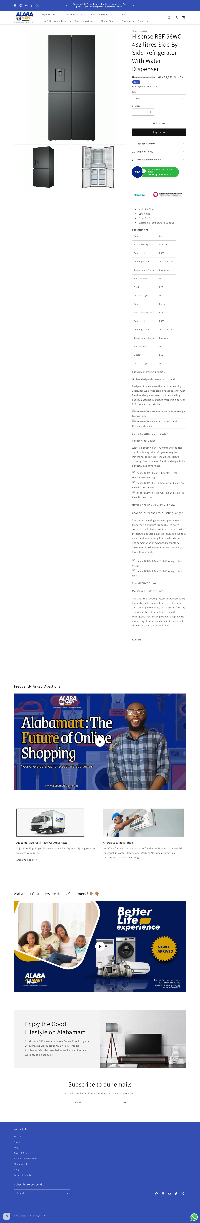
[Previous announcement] (66, 5)
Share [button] (138, 639)
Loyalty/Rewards (22, 1175)
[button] (49, 14)
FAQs (16, 1147)
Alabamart (24, 1216)
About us (18, 1142)
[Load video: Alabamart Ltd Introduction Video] (100, 742)
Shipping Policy (25, 859)
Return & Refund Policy (25, 1158)
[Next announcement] (133, 5)
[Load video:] (100, 946)
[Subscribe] (124, 1102)
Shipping (136, 86)
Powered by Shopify (38, 1216)
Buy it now (159, 132)
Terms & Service (22, 1153)
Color (134, 92)
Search (17, 1136)
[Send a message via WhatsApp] (194, 1217)
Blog (16, 1169)
